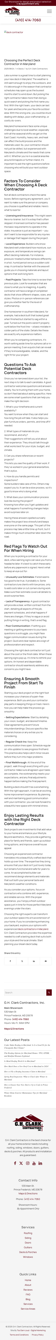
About (28, 1284)
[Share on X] (22, 961)
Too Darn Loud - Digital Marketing (31, 1330)
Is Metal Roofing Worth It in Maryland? (20, 1061)
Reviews (28, 1289)
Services (28, 1303)
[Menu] (48, 11)
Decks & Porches (28, 1252)
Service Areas (28, 1308)
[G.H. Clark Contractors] (23, 11)
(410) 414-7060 (28, 20)
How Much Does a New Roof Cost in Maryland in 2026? (26, 1066)
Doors (28, 1242)
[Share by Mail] (46, 961)
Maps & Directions (14, 1028)
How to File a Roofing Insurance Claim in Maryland (24, 1071)
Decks (21, 68)
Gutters (28, 1247)
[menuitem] (48, 11)
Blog (28, 1299)
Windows (28, 1256)
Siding (28, 1237)
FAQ (28, 1294)
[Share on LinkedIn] (34, 961)
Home (28, 1280)
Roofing (28, 1233)
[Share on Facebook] (10, 961)
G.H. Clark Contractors (38, 68)
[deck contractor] (24, 43)
